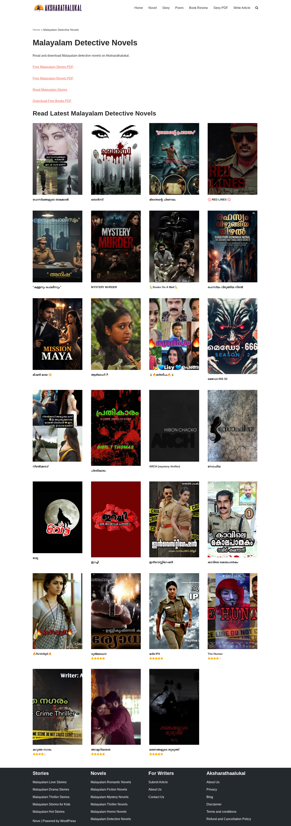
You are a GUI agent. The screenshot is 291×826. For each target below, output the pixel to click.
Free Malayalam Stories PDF (53, 67)
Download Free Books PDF (52, 101)
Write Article (242, 8)
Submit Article (158, 782)
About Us (155, 789)
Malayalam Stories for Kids (51, 804)
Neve (36, 821)
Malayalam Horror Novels (108, 811)
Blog (209, 797)
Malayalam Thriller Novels (109, 804)
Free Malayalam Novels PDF (53, 78)
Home (138, 8)
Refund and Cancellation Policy (228, 819)
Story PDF (220, 8)
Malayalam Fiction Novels (109, 789)
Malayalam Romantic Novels (111, 782)
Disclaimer (214, 804)
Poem (179, 8)
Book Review (198, 8)
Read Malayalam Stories (50, 89)
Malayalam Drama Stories (51, 789)
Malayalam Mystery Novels (109, 797)
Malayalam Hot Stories (49, 811)
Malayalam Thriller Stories (51, 797)
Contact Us (156, 797)
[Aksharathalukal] (57, 8)
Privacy (211, 789)
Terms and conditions (221, 811)
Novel (152, 8)
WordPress (68, 821)
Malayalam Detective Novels (111, 819)
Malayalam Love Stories (50, 782)
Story (166, 8)
